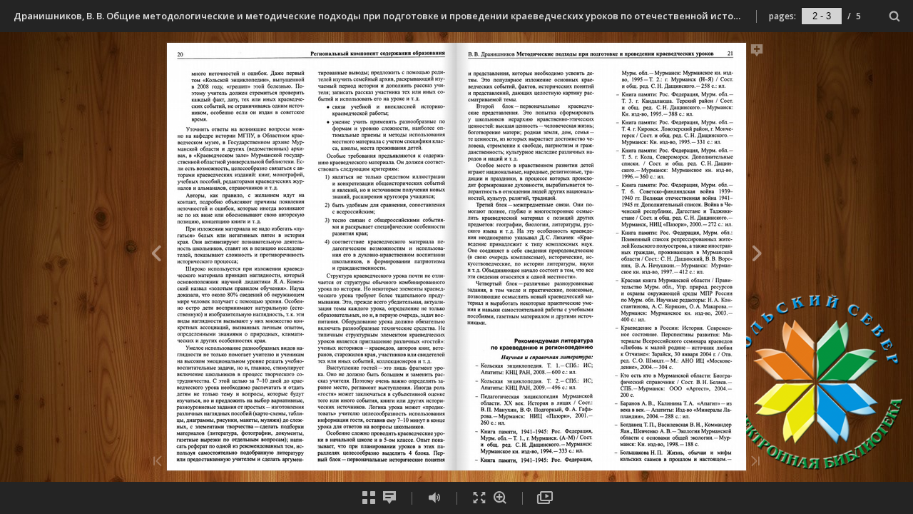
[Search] (894, 16)
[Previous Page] (156, 256)
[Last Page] (755, 462)
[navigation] (821, 15)
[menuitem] (894, 16)
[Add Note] (757, 53)
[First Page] (158, 462)
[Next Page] (757, 256)
